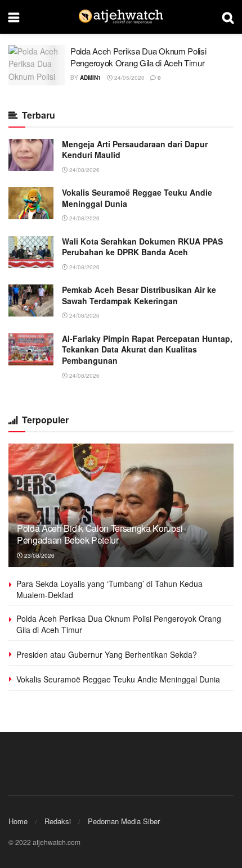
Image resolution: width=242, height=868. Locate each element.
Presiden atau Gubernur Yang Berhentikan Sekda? (106, 654)
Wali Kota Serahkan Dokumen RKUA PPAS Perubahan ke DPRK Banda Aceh (142, 247)
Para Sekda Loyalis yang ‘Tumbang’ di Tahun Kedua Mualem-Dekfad (109, 589)
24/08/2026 (84, 170)
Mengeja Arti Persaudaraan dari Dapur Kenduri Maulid (135, 149)
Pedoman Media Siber (124, 821)
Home (18, 821)
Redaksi (57, 821)
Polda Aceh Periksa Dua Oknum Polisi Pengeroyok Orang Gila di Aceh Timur (138, 57)
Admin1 (90, 78)
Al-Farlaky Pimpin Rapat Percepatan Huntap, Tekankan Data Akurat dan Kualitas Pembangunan (147, 349)
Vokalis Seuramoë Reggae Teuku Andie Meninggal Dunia (137, 198)
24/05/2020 (129, 78)
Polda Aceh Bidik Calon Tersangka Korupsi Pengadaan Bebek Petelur (99, 534)
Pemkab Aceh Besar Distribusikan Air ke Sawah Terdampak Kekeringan (139, 295)
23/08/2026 (39, 555)
